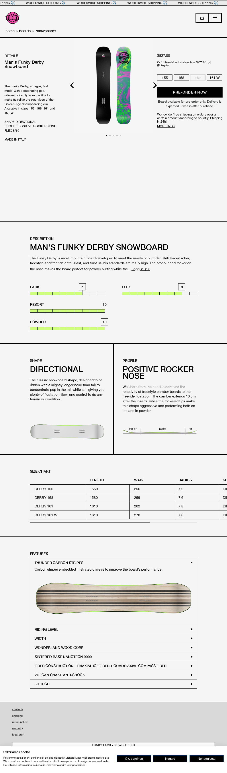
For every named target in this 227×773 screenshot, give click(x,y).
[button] (155, 85)
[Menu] (215, 18)
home (10, 31)
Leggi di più (140, 269)
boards (25, 31)
